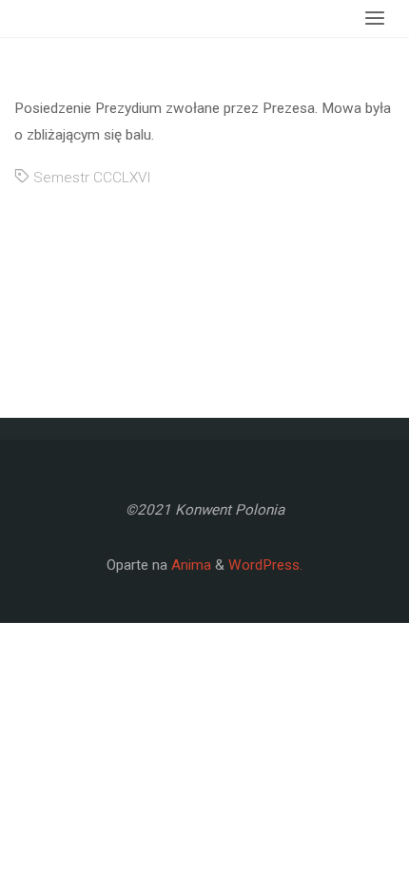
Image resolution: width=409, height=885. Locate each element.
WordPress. (265, 565)
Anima (189, 565)
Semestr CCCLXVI (92, 177)
